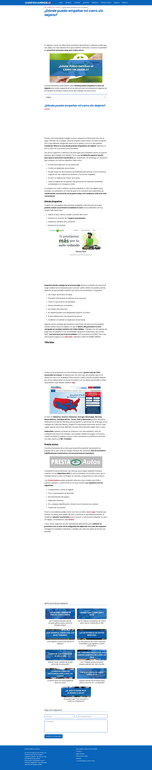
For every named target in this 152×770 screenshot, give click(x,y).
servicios (78, 758)
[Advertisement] (76, 30)
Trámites (77, 3)
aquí (73, 382)
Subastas (95, 3)
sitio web (68, 337)
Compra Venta (106, 3)
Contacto (79, 751)
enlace (71, 519)
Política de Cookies (82, 756)
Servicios (68, 3)
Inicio (61, 3)
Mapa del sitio (80, 754)
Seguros (116, 3)
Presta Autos (53, 480)
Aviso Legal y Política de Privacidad (86, 749)
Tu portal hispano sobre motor (85, 761)
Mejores (124, 3)
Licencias (86, 3)
